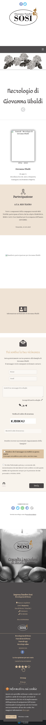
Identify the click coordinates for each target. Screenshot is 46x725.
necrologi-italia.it (31, 514)
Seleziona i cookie (23, 717)
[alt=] (23, 255)
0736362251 (24, 611)
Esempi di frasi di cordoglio (31, 400)
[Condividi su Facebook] (21, 5)
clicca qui (25, 710)
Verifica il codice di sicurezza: (23, 414)
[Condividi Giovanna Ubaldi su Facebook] (13, 509)
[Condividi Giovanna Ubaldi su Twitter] (18, 509)
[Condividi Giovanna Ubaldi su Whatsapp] (22, 509)
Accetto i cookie (11, 717)
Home (23, 682)
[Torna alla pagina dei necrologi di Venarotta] (23, 110)
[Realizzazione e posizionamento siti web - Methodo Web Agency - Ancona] (23, 723)
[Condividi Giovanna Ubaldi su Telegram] (27, 509)
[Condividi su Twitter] (25, 5)
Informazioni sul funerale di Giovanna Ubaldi (23, 314)
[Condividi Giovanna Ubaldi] (32, 509)
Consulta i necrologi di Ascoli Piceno (23, 561)
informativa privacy (17, 465)
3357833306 (24, 614)
